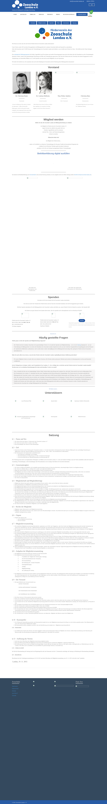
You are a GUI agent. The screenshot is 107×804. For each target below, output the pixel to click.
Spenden (51, 23)
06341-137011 (90, 1)
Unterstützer (66, 23)
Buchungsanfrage (68, 14)
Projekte (50, 14)
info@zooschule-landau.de (77, 1)
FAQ (58, 23)
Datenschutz (15, 688)
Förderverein (82, 14)
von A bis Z (15, 693)
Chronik (14, 695)
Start (15, 14)
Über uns (32, 14)
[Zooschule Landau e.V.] (32, 4)
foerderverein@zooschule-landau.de (82, 174)
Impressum (15, 686)
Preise (58, 14)
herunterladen (33, 174)
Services (41, 14)
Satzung (74, 23)
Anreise (14, 691)
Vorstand (33, 23)
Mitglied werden (42, 23)
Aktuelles (23, 14)
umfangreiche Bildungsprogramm (22, 54)
